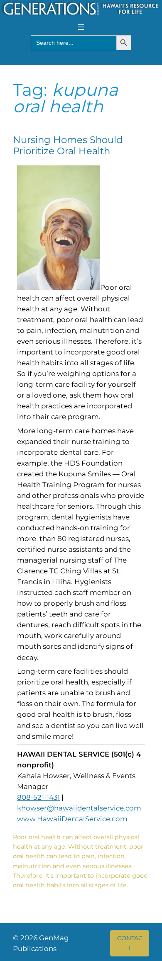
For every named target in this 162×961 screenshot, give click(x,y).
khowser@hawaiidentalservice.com (79, 808)
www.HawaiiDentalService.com (72, 819)
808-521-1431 (38, 797)
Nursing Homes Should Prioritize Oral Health (68, 145)
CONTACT (129, 942)
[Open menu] (81, 27)
